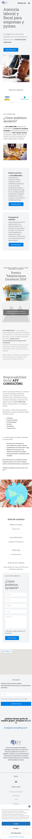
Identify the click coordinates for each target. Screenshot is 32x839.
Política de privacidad (13, 836)
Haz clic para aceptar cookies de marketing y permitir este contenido (16, 312)
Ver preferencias (16, 833)
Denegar (16, 828)
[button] (29, 806)
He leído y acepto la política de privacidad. (15, 699)
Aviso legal (21, 836)
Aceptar (16, 824)
